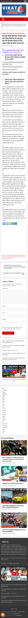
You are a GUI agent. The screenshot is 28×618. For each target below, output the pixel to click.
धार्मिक (3, 401)
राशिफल (4, 420)
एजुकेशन (4, 392)
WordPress (19, 615)
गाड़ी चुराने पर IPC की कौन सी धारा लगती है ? (13, 483)
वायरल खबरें (17, 33)
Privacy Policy (21, 611)
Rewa (18, 256)
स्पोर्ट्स (3, 431)
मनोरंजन (4, 412)
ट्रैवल (3, 398)
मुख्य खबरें (4, 33)
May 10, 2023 (5, 45)
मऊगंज (3, 409)
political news (13, 256)
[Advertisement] (14, 240)
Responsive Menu (25, 1)
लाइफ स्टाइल (5, 423)
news (3, 256)
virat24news (9, 258)
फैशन (3, 405)
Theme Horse (16, 613)
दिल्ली (3, 399)
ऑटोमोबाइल (4, 394)
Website (4, 319)
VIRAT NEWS (13, 611)
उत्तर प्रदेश (4, 390)
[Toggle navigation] (3, 19)
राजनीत (10, 33)
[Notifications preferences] (3, 615)
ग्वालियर (3, 396)
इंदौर (3, 388)
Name (4, 306)
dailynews (14, 255)
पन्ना (3, 403)
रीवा (13, 33)
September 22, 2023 (7, 463)
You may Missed (7, 438)
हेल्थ (3, 433)
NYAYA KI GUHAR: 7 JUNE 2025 (9, 350)
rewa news (22, 256)
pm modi (7, 256)
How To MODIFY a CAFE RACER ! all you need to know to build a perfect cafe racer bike (13, 459)
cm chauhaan (8, 255)
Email (4, 312)
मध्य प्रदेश (4, 410)
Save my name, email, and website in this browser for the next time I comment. (12, 328)
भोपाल (3, 407)
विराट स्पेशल (22, 33)
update (4, 258)
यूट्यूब (7, 33)
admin (10, 45)
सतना (3, 429)
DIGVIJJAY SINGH (21, 255)
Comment (5, 288)
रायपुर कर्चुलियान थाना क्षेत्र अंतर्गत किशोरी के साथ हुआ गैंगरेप (13, 273)
